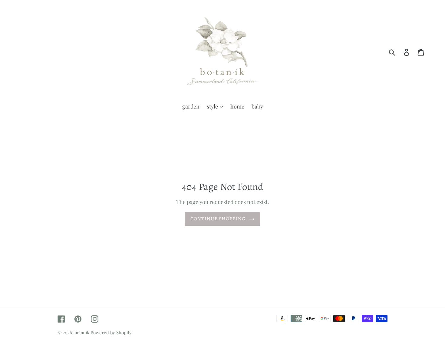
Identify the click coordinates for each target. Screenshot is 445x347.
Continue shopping (218, 218)
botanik (81, 332)
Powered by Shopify (111, 332)
